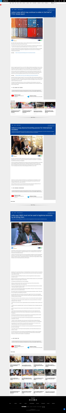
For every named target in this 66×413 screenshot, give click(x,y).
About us (28, 406)
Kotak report (21, 87)
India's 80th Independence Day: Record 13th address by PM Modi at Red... (27, 379)
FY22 (18, 87)
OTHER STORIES (13, 201)
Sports (26, 403)
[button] (1, 1)
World (22, 389)
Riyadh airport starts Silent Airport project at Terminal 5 (38, 111)
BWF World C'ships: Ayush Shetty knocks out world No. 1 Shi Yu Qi (49, 111)
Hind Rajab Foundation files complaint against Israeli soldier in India (39, 365)
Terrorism (16, 338)
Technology (43, 403)
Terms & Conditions (39, 406)
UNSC (13, 338)
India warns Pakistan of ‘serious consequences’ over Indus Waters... (38, 379)
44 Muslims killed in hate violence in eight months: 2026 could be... (15, 379)
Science (46, 376)
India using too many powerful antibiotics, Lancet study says (50, 392)
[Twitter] (39, 40)
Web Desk (15, 40)
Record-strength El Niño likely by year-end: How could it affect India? (50, 379)
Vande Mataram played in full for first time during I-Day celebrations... (26, 111)
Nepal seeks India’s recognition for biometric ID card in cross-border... (27, 392)
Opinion (15, 403)
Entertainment (32, 403)
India (13, 87)
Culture (48, 403)
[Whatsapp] (40, 40)
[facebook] (38, 40)
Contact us (31, 406)
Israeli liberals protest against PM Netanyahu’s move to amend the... (15, 111)
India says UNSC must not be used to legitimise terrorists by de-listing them (26, 75)
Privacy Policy (34, 406)
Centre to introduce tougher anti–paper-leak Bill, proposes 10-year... (39, 392)
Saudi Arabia (11, 389)
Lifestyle (37, 403)
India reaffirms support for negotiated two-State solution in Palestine (50, 365)
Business (53, 403)
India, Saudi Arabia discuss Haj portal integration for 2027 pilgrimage (15, 392)
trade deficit (16, 87)
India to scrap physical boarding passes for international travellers (25, 52)
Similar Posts (12, 355)
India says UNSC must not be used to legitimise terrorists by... (27, 365)
